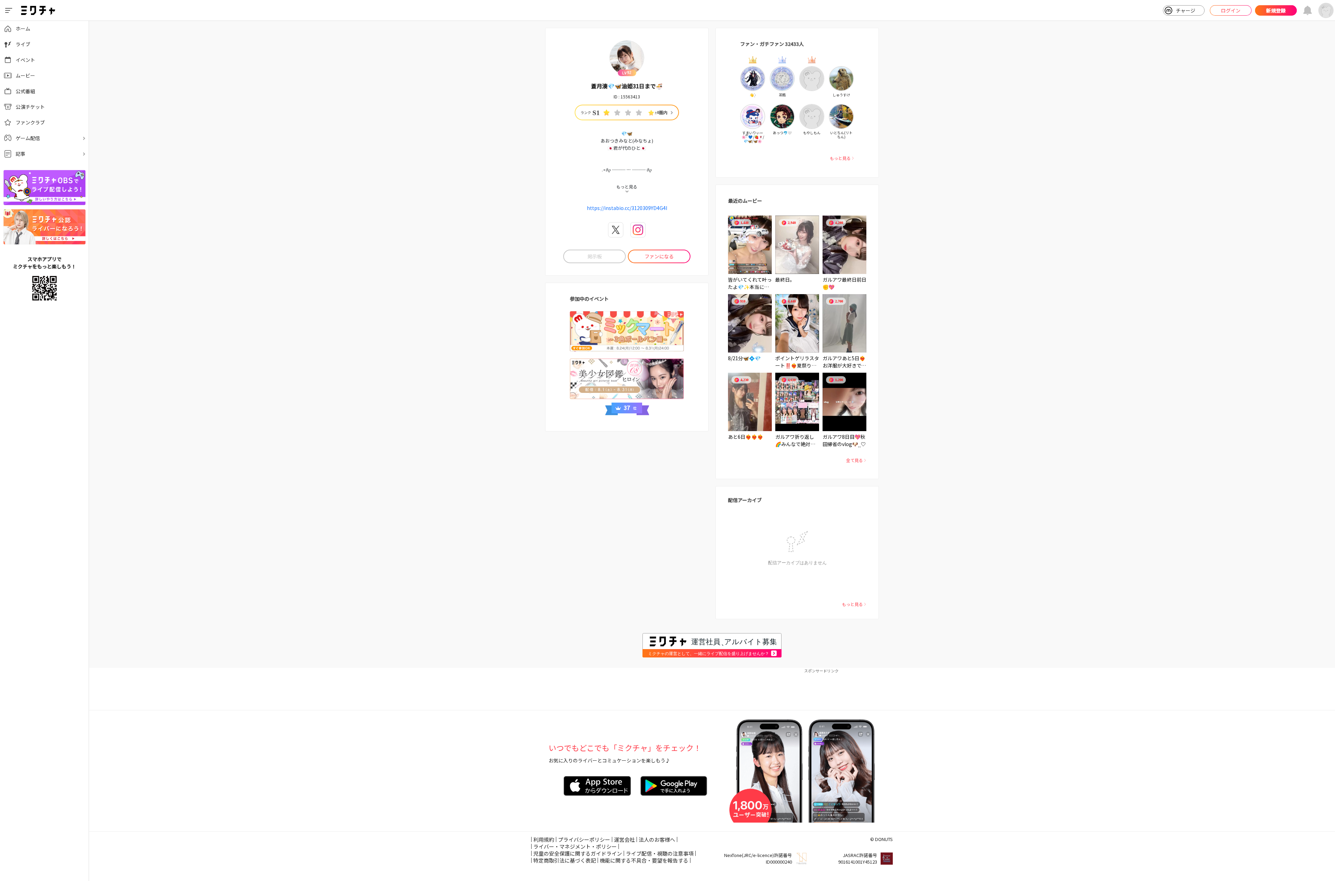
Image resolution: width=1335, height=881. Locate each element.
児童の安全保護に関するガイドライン (577, 853)
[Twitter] (615, 230)
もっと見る (840, 158)
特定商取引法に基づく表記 (564, 860)
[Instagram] (638, 230)
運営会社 (624, 839)
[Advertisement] (712, 689)
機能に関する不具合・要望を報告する (644, 860)
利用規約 (543, 839)
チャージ (1185, 10)
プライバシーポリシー (584, 839)
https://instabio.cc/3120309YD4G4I (627, 207)
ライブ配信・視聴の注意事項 (660, 853)
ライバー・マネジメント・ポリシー (575, 846)
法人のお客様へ (657, 839)
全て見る (854, 460)
